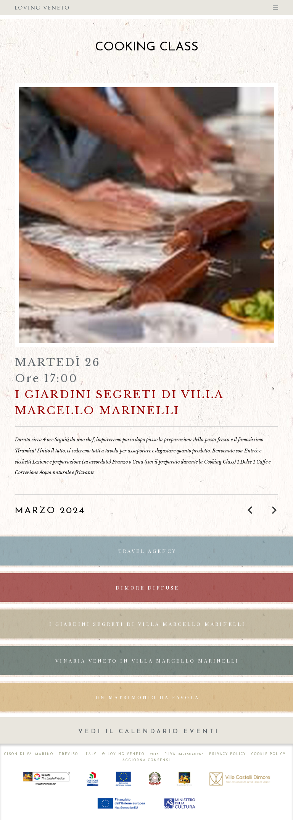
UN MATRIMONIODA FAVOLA (147, 697)
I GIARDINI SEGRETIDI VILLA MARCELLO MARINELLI (147, 624)
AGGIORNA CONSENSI (146, 760)
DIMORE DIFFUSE (147, 587)
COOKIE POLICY (268, 754)
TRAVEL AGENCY (147, 551)
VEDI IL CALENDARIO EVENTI (148, 732)
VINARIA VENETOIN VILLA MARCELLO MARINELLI (147, 660)
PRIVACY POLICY (227, 754)
